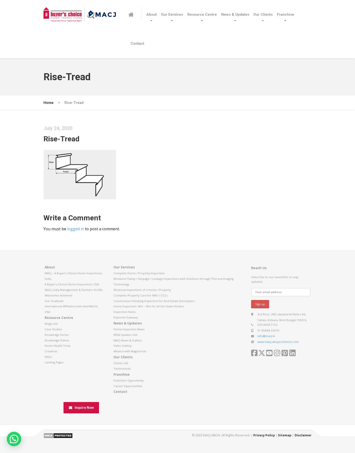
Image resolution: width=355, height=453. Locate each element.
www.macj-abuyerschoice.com (278, 342)
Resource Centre (202, 14)
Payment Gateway (126, 317)
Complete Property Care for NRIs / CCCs (141, 295)
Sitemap (284, 435)
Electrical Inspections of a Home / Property (142, 290)
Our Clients (263, 14)
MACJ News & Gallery (128, 340)
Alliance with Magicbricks (130, 351)
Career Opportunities (128, 386)
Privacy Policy (264, 435)
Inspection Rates (125, 312)
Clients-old (121, 363)
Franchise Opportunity (129, 380)
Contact (137, 43)
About (151, 14)
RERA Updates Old (125, 335)
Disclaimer (303, 435)
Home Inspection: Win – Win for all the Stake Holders (149, 306)
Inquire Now (84, 408)
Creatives (51, 351)
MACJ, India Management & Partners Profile (74, 290)
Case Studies (53, 329)
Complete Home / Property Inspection (139, 273)
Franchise (285, 14)
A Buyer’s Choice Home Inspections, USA (72, 284)
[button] (14, 439)
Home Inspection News (129, 329)
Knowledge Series (57, 335)
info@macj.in (266, 336)
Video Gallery (123, 345)
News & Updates (235, 14)
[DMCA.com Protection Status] (58, 435)
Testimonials (122, 368)
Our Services (172, 14)
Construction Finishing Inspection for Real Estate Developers (154, 301)
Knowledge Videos (57, 340)
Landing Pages (54, 362)
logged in (75, 228)
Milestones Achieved (58, 295)
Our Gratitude (54, 301)
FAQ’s (48, 357)
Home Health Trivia (58, 345)
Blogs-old (51, 323)
